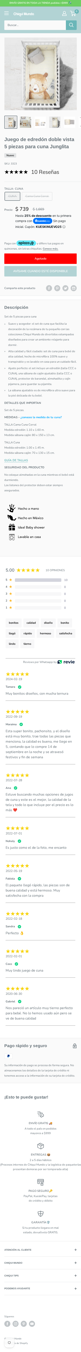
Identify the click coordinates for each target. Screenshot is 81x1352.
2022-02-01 (14, 956)
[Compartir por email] (74, 288)
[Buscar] (71, 25)
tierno (27, 644)
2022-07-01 (14, 833)
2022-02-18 (14, 919)
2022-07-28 (14, 780)
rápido (28, 633)
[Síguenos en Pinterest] (24, 1324)
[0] (73, 13)
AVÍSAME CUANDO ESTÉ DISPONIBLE (40, 271)
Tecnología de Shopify (16, 1343)
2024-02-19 (14, 679)
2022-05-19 (14, 871)
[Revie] (66, 662)
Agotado (40, 259)
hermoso (45, 633)
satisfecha (65, 633)
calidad (31, 623)
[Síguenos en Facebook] (7, 1324)
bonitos (13, 623)
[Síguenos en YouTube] (32, 1324)
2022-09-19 (14, 717)
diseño (48, 623)
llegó (12, 633)
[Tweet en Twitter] (65, 288)
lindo (12, 644)
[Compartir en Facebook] (49, 288)
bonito (65, 623)
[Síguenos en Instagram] (16, 1324)
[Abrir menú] (6, 13)
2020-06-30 (14, 994)
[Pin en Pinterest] (57, 288)
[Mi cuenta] (64, 13)
